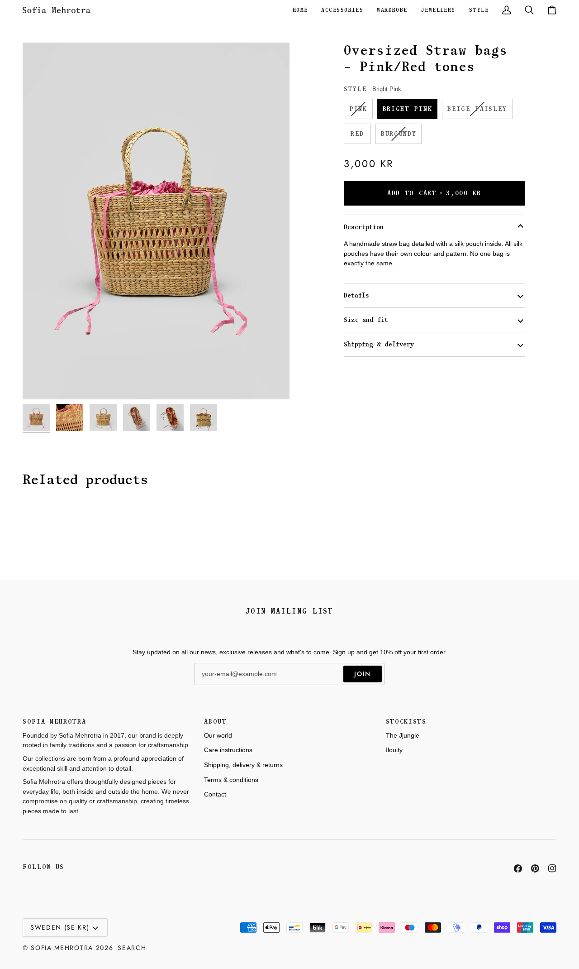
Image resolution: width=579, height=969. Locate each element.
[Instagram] (552, 868)
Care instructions (228, 749)
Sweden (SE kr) (60, 927)
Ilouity (394, 749)
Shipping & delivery (379, 344)
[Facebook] (518, 868)
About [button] (215, 721)
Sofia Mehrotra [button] (54, 721)
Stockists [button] (406, 721)
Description (364, 227)
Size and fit (366, 320)
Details (356, 295)
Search (132, 947)
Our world (218, 735)
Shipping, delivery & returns (243, 764)
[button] (300, 10)
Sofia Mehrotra (62, 947)
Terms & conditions (231, 779)
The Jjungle (402, 735)
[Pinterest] (535, 868)
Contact (215, 794)
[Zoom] (156, 221)
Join (362, 673)
